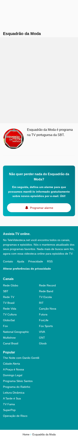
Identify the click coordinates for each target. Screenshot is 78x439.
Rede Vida (9, 308)
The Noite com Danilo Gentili (21, 357)
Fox (5, 326)
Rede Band (46, 291)
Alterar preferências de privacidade (27, 268)
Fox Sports (46, 326)
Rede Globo (10, 285)
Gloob (43, 343)
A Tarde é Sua (12, 398)
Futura (43, 314)
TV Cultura (10, 314)
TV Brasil (8, 302)
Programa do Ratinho (16, 386)
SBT (5, 291)
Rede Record (47, 285)
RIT (41, 302)
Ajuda (20, 261)
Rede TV (8, 297)
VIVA (42, 331)
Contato (8, 261)
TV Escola (45, 297)
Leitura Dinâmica (13, 392)
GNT (42, 337)
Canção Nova (47, 308)
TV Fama (9, 404)
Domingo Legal (12, 375)
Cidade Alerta (11, 363)
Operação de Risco (15, 415)
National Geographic (16, 331)
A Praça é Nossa (13, 369)
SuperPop (9, 410)
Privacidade (35, 261)
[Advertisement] (39, 80)
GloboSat (9, 320)
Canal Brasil (10, 343)
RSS (50, 261)
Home (26, 434)
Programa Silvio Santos (18, 381)
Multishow (9, 337)
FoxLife (43, 320)
